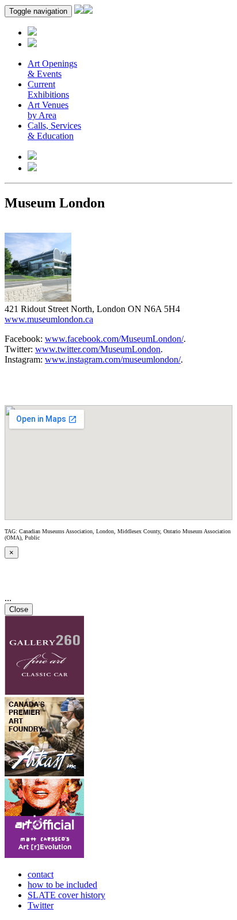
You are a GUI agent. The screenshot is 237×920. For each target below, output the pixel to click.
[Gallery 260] (44, 691)
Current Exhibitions (48, 89)
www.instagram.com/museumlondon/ (113, 359)
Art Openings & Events (52, 69)
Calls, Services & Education (54, 131)
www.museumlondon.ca (49, 319)
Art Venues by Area (48, 110)
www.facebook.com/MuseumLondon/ (114, 339)
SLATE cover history (66, 895)
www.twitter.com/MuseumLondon (97, 349)
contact (40, 874)
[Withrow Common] (44, 855)
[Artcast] (44, 773)
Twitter (40, 905)
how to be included (62, 885)
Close (18, 609)
